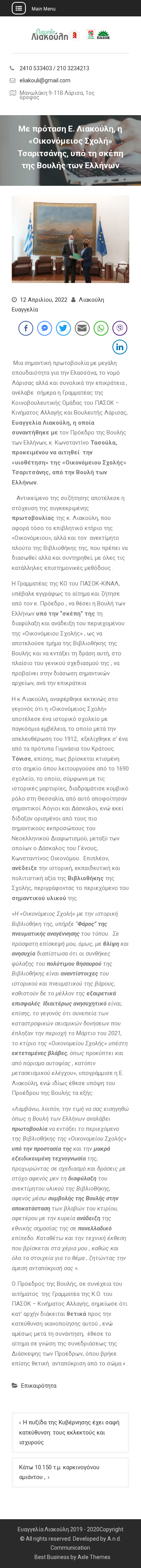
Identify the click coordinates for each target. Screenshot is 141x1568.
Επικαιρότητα (38, 1385)
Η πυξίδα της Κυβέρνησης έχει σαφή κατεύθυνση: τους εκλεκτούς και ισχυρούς (69, 1432)
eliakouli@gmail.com (45, 80)
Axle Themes (94, 1557)
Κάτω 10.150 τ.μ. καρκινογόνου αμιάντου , (59, 1472)
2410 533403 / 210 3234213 (54, 68)
